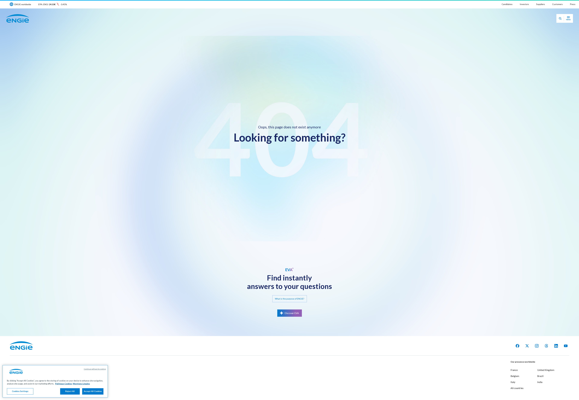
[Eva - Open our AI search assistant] (560, 18)
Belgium (515, 376)
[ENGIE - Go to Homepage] (17, 18)
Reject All (70, 391)
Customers (557, 4)
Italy (513, 382)
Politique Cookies (63, 383)
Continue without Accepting (95, 369)
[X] (527, 345)
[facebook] (517, 345)
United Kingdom (545, 369)
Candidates (507, 4)
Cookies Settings (20, 391)
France (514, 369)
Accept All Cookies (93, 391)
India (539, 382)
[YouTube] (565, 345)
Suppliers (540, 4)
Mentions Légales (81, 383)
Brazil (540, 376)
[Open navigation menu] (568, 18)
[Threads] (546, 345)
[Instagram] (536, 345)
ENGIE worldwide (22, 4)
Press (572, 4)
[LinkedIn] (556, 345)
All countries (517, 388)
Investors (524, 4)
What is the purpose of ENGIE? (289, 298)
